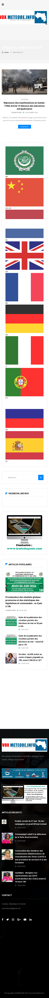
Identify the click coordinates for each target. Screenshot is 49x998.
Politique (24, 99)
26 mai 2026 (21, 841)
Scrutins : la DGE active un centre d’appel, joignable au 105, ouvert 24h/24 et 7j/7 (31, 657)
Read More (25, 127)
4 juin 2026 (23, 610)
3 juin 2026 (24, 629)
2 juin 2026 (24, 648)
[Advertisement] (24, 698)
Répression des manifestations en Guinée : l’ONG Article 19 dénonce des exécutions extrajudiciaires (24, 106)
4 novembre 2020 (31, 112)
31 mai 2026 (25, 663)
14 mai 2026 (21, 885)
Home (6, 52)
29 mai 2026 (21, 828)
